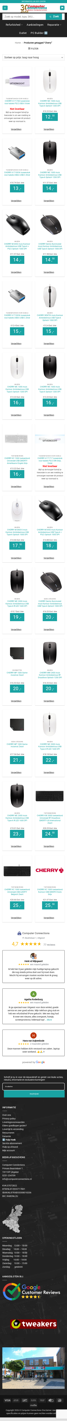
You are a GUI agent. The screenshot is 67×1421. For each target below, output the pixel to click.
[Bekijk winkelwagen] (62, 8)
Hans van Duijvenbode (33, 1040)
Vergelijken (16, 129)
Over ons (6, 1115)
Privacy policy (9, 1118)
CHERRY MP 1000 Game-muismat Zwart (17, 674)
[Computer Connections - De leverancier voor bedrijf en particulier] (33, 8)
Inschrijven (34, 1094)
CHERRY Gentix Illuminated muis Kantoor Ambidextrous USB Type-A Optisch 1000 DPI (50, 246)
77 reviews (49, 944)
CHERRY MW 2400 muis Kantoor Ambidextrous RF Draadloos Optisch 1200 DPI (50, 675)
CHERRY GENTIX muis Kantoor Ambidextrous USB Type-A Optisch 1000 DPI (50, 317)
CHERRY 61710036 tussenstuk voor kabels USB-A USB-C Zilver (17, 173)
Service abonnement (12, 1143)
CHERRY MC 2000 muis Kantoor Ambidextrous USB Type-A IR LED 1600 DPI (17, 603)
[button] (4, 8)
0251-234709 (40, 1)
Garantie (6, 1136)
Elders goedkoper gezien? (14, 1125)
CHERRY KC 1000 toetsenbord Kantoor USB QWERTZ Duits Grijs (50, 891)
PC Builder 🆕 (39, 32)
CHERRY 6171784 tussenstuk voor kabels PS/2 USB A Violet (17, 102)
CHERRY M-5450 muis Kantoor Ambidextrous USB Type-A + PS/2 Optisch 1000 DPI (17, 246)
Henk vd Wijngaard (33, 961)
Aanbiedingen (35, 24)
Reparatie (53, 24)
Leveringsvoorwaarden (13, 1122)
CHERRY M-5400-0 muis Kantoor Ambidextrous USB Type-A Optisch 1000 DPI (17, 532)
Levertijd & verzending (13, 1129)
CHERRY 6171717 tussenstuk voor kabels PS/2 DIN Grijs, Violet (50, 460)
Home (18, 42)
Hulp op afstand (10, 1147)
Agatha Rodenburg (33, 999)
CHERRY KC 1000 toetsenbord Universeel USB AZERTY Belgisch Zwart (17, 891)
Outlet (23, 32)
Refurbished (13, 24)
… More (48, 1020)
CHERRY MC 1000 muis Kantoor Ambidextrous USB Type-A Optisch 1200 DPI (49, 103)
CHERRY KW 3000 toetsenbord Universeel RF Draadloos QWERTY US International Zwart (50, 819)
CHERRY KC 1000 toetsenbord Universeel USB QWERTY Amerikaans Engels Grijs (17, 460)
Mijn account (8, 1150)
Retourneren (8, 1132)
